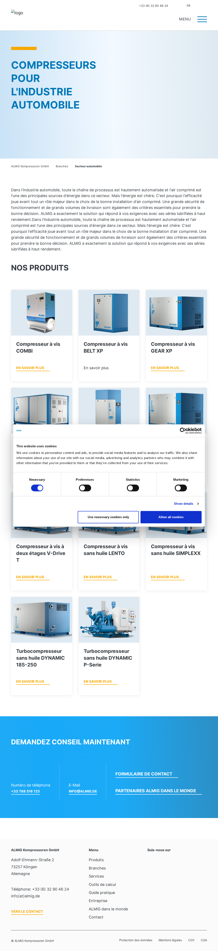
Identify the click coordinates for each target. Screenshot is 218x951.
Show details (183, 503)
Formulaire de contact (143, 774)
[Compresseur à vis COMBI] (41, 313)
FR (188, 5)
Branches (97, 868)
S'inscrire (197, 5)
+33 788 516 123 (25, 791)
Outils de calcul (102, 884)
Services (96, 876)
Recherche (205, 5)
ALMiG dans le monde (108, 909)
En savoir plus (30, 368)
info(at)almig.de (25, 896)
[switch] (85, 488)
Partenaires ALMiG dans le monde (155, 790)
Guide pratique (102, 892)
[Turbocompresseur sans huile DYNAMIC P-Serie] (109, 620)
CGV (191, 940)
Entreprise (98, 900)
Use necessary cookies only (108, 517)
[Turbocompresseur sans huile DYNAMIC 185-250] (41, 620)
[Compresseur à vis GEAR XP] (176, 313)
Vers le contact (27, 911)
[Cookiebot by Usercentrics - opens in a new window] (183, 431)
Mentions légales (170, 940)
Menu (185, 19)
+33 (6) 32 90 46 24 (153, 5)
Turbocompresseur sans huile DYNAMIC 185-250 (40, 658)
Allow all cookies (171, 517)
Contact (175, 5)
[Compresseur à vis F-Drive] (109, 410)
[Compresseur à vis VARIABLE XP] (176, 410)
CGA (204, 940)
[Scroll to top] (208, 924)
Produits (96, 860)
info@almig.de (83, 791)
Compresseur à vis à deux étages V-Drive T (40, 553)
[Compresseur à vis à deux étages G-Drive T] (41, 410)
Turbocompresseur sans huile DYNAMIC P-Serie (108, 658)
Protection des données (135, 940)
